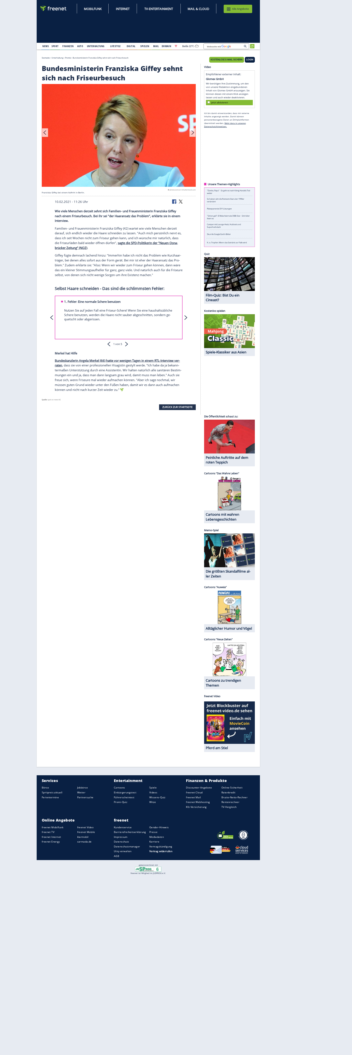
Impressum (121, 836)
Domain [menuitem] (166, 46)
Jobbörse (82, 787)
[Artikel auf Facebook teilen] (174, 201)
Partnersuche (85, 797)
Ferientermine (50, 797)
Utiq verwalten (123, 851)
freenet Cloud (194, 792)
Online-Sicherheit (231, 787)
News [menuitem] (45, 46)
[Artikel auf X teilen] (181, 201)
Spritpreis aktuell (52, 792)
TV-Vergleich (229, 806)
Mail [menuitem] (156, 46)
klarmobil (83, 836)
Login (249, 59)
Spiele (153, 787)
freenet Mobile (86, 832)
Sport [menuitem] (55, 46)
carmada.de (84, 841)
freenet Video (85, 827)
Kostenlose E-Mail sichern (226, 59)
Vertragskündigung (160, 846)
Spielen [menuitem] (144, 46)
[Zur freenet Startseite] (53, 8)
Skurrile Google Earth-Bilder (219, 234)
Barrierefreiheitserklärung (130, 832)
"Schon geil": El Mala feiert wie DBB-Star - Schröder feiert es (228, 217)
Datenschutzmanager (127, 846)
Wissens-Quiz (157, 797)
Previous (45, 132)
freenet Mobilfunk (52, 827)
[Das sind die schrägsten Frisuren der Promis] (119, 136)
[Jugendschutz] (148, 868)
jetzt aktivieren (219, 102)
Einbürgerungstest (125, 792)
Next (192, 132)
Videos (153, 792)
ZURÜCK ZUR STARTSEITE (177, 407)
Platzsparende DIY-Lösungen (219, 208)
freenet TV (48, 832)
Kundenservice (123, 827)
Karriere (154, 841)
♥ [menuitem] (176, 46)
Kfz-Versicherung (196, 806)
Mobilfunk (93, 9)
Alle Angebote (240, 9)
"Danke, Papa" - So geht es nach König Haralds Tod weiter (228, 191)
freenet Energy (51, 841)
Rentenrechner (230, 802)
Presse (153, 832)
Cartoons (119, 787)
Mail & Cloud (198, 9)
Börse (45, 787)
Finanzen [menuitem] (68, 46)
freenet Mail (193, 797)
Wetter (81, 792)
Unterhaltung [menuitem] (95, 46)
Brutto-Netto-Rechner (234, 797)
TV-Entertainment (158, 9)
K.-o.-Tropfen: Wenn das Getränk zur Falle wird (227, 242)
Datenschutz (121, 841)
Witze (152, 802)
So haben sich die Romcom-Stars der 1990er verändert (225, 200)
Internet (123, 9)
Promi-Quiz (120, 802)
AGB (116, 856)
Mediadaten (156, 836)
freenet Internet (51, 836)
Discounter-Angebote (199, 787)
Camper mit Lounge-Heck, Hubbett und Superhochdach (224, 225)
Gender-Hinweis (159, 827)
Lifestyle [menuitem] (115, 46)
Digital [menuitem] (131, 46)
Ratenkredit (228, 792)
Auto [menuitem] (80, 46)
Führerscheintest (124, 797)
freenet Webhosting (198, 802)
